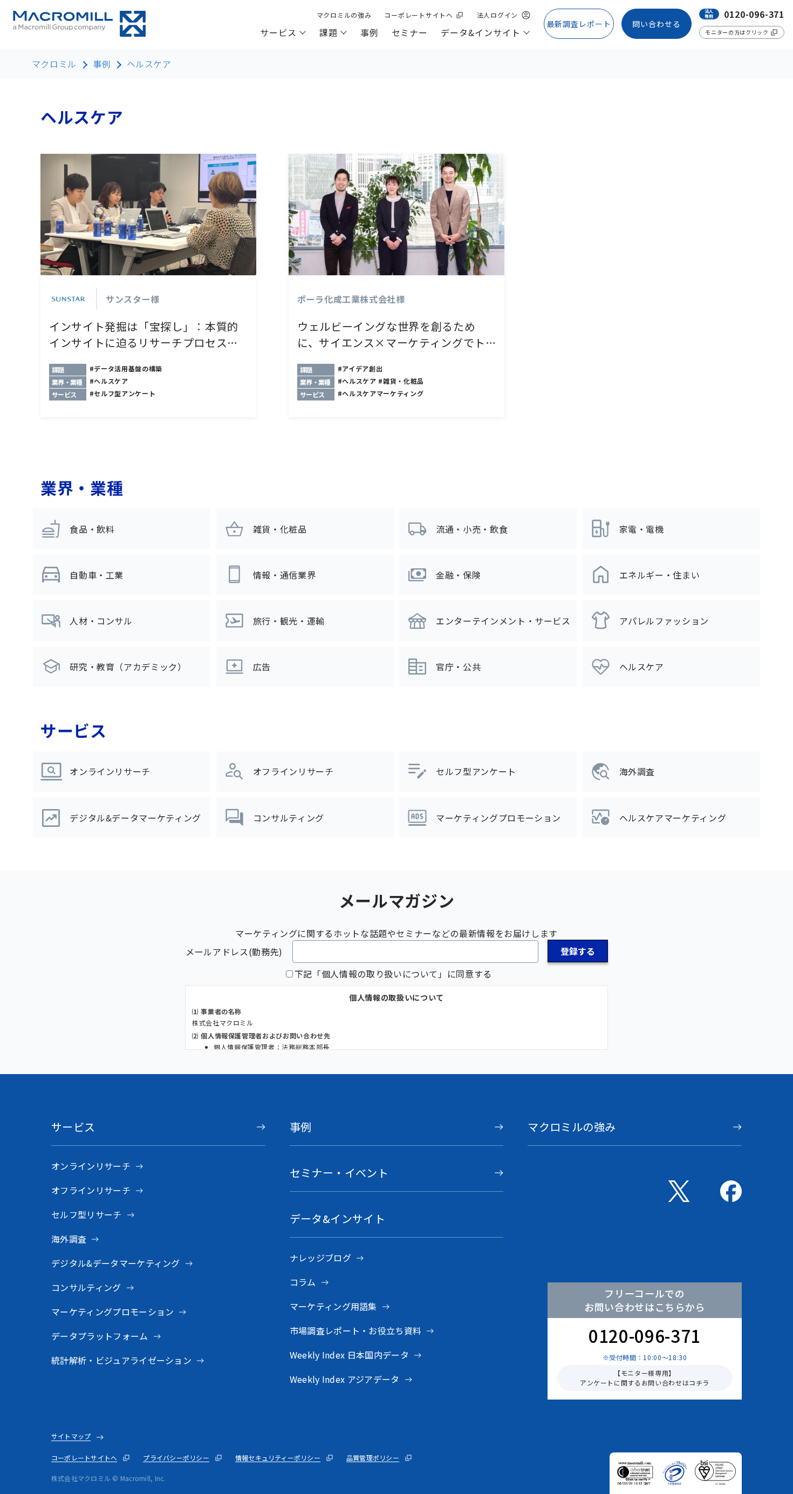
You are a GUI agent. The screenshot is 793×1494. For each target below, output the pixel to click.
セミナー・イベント (339, 1172)
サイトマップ (71, 1436)
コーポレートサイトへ (84, 1457)
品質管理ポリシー (372, 1457)
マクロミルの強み (572, 1127)
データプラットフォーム (99, 1335)
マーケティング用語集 (333, 1306)
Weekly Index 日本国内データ (349, 1354)
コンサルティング (86, 1287)
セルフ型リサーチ (86, 1214)
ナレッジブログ (320, 1257)
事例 (102, 63)
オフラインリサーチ (91, 1190)
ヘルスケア (149, 63)
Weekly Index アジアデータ (345, 1379)
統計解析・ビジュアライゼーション (121, 1360)
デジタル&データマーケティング (115, 1263)
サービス (73, 1127)
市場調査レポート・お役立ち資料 (356, 1330)
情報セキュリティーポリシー (277, 1457)
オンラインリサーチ (91, 1165)
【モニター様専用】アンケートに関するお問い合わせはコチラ (644, 1377)
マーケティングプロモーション (112, 1311)
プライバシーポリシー (176, 1457)
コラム (303, 1281)
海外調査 (68, 1238)
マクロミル (54, 63)
